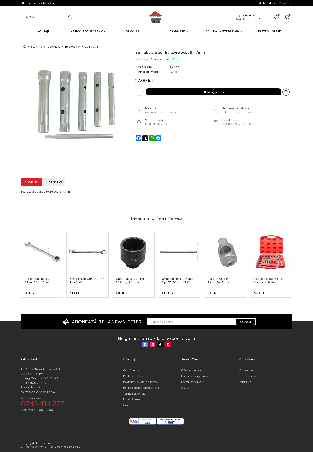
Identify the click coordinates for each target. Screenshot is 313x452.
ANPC (185, 387)
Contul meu (246, 370)
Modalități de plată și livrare (140, 381)
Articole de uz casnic (87, 31)
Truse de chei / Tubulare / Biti (83, 46)
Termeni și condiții (134, 393)
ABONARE (245, 321)
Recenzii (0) (54, 181)
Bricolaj (132, 31)
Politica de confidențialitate (141, 387)
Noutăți (43, 31)
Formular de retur (192, 381)
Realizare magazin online (64, 446)
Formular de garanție (194, 376)
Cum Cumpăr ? (132, 370)
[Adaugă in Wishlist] (286, 92)
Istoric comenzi (249, 376)
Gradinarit (178, 31)
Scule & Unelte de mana (223, 31)
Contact (287, 3)
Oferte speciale (191, 370)
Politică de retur (133, 399)
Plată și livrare (269, 3)
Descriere (31, 181)
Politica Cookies (134, 376)
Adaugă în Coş (215, 92)
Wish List (245, 381)
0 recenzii (156, 59)
